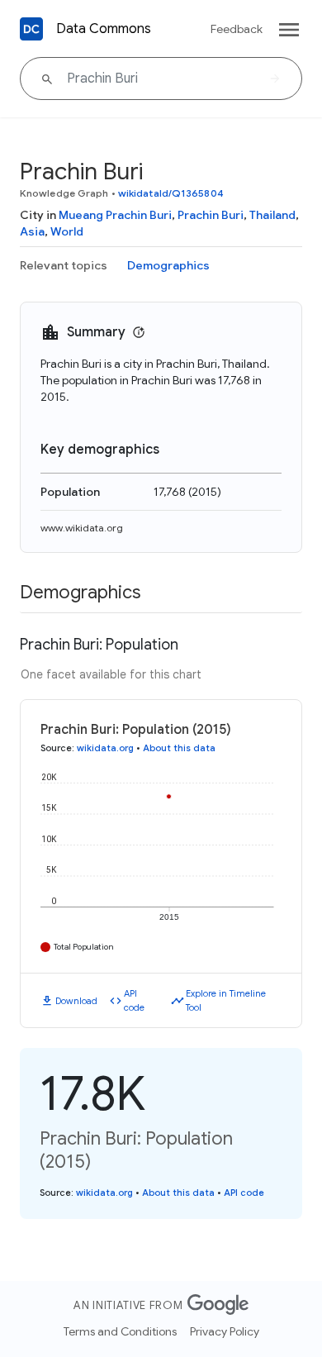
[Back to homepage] (31, 28)
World (66, 231)
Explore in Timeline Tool (226, 1000)
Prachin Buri (211, 214)
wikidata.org (105, 748)
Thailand (272, 214)
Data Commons (103, 29)
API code (134, 1000)
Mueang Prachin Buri (115, 214)
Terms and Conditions (120, 1331)
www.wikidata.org (81, 527)
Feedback (237, 28)
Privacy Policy (224, 1331)
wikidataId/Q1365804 (171, 193)
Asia (32, 231)
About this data (179, 748)
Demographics (168, 265)
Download (76, 1001)
